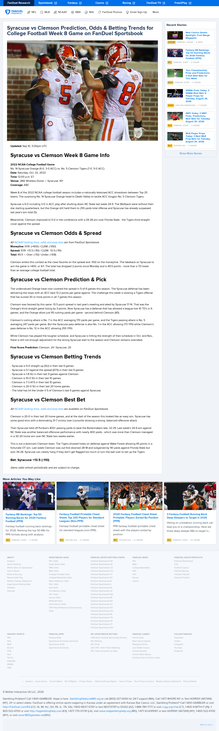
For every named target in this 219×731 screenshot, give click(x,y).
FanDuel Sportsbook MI (101, 598)
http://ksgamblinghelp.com (46, 711)
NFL (169, 62)
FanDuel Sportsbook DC (102, 578)
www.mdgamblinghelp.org (115, 711)
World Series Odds (57, 604)
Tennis (10, 658)
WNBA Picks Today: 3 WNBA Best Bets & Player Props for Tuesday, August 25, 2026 (197, 96)
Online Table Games (141, 655)
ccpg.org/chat (170, 707)
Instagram (178, 644)
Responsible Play (15, 578)
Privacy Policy (85, 681)
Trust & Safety (55, 681)
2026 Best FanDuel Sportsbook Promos (109, 638)
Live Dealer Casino (141, 648)
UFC (134, 574)
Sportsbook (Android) (58, 648)
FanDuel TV (154, 3)
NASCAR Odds (55, 601)
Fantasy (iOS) (55, 638)
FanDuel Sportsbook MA (102, 594)
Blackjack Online (140, 644)
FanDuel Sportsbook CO (102, 571)
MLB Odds (54, 571)
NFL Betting (96, 641)
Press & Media (189, 681)
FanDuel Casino (181, 568)
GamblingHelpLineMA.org (85, 699)
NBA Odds (54, 568)
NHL (134, 571)
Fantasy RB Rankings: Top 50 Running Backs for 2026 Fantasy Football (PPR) (26, 518)
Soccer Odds (55, 598)
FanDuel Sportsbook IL (101, 584)
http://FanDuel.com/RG (17, 707)
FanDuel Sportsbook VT (102, 624)
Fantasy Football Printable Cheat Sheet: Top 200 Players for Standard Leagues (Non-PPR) (81, 518)
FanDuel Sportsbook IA (101, 581)
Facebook (178, 638)
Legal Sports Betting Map (18, 584)
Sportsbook (45, 3)
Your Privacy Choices (143, 681)
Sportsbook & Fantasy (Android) (63, 641)
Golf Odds (53, 588)
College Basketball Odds (60, 578)
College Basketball (141, 568)
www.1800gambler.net (31, 715)
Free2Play (181, 3)
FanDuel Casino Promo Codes (146, 658)
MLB (170, 126)
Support (11, 561)
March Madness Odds (59, 581)
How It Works (13, 571)
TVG (176, 564)
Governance (41, 681)
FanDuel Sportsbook (183, 561)
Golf (170, 83)
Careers (29, 681)
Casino (99, 3)
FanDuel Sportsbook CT (102, 574)
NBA (134, 564)
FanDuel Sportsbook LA (101, 591)
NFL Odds (53, 561)
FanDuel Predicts (182, 578)
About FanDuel (14, 564)
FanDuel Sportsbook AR (102, 561)
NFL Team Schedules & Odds (104, 651)
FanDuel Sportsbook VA (102, 621)
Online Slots (138, 638)
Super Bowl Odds (57, 564)
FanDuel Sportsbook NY (102, 608)
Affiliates (11, 588)
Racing (127, 3)
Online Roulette (139, 651)
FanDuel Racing (181, 571)
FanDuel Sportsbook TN (102, 618)
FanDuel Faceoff (181, 574)
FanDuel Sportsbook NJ (102, 604)
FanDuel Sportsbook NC (102, 601)
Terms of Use (125, 681)
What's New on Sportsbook (20, 568)
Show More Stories (190, 153)
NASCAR (11, 661)
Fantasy (73, 3)
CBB (9, 668)
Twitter (177, 641)
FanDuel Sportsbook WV (102, 628)
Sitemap (11, 591)
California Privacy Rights (105, 681)
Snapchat (178, 651)
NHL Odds (54, 584)
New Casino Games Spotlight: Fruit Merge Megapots (198, 35)
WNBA (170, 105)
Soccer (135, 578)
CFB (9, 651)
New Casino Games (141, 641)
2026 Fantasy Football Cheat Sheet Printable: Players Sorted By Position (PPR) (135, 518)
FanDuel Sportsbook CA (102, 568)
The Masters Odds (57, 591)
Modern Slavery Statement (19, 581)
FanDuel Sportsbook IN (101, 588)
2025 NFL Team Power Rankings (105, 648)
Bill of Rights (70, 681)
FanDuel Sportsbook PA (101, 614)
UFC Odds (53, 594)
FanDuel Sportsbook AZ (102, 564)
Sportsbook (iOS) (56, 644)
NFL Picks (95, 644)
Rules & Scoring (14, 574)
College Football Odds (59, 574)
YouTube (178, 648)
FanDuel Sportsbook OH (102, 611)
